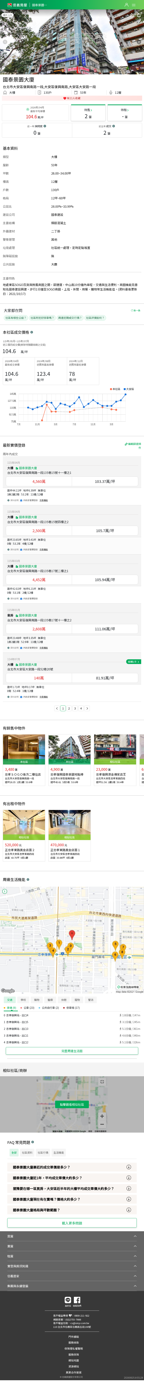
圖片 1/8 (7, 15)
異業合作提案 (74, 1372)
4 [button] (81, 708)
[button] (57, 708)
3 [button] (75, 708)
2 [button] (69, 708)
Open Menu (133, 5)
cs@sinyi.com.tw (79, 1323)
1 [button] (63, 708)
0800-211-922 (81, 1315)
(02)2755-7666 (73, 1319)
